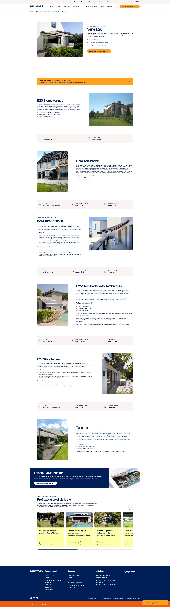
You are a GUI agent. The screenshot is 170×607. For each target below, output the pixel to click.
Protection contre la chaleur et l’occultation (106, 581)
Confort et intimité (102, 578)
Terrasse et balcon (74, 575)
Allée (69, 580)
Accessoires (49, 589)
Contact (131, 2)
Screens (47, 578)
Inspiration (102, 2)
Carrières (109, 2)
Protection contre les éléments (106, 584)
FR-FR (137, 2)
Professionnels (93, 2)
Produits (37, 11)
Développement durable (121, 2)
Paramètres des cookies (105, 598)
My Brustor (83, 2)
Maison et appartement (75, 583)
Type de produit (46, 11)
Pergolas (48, 584)
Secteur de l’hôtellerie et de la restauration (77, 586)
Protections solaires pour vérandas (53, 581)
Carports (48, 587)
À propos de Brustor (73, 2)
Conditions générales (119, 598)
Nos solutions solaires (103, 575)
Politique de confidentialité (133, 598)
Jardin (70, 578)
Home (31, 11)
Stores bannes (56, 11)
